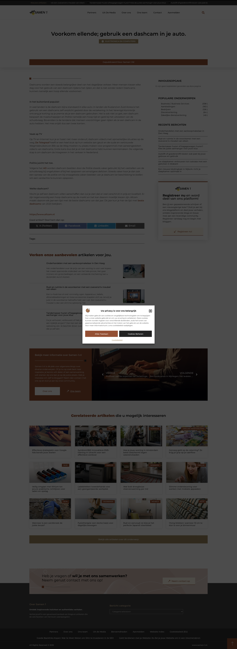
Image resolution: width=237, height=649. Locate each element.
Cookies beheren (135, 334)
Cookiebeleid (117, 340)
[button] (150, 310)
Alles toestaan (101, 334)
